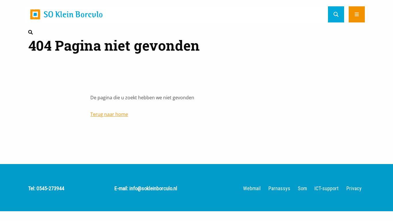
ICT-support (326, 188)
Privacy (354, 188)
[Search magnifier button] (336, 14)
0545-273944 (50, 188)
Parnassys (279, 188)
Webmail (252, 188)
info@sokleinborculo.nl (153, 188)
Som (302, 188)
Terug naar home (109, 114)
